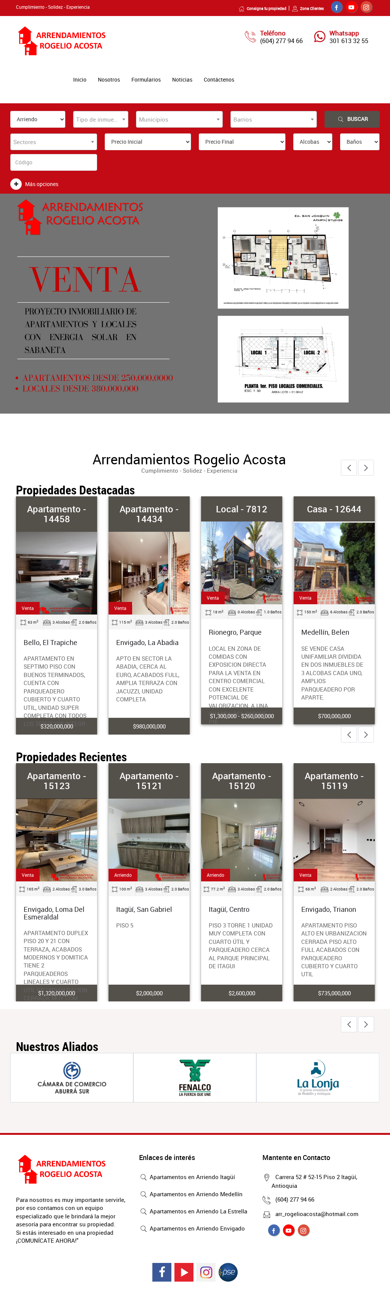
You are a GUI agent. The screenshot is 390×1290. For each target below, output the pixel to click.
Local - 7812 (241, 509)
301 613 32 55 (348, 41)
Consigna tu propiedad (266, 8)
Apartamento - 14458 (56, 514)
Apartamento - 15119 (334, 781)
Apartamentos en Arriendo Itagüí (191, 1177)
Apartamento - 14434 (149, 514)
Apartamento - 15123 (56, 781)
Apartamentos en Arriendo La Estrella (197, 1211)
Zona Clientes (312, 8)
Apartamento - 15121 (149, 781)
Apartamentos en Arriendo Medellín (195, 1194)
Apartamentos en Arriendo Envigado (196, 1228)
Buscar (357, 118)
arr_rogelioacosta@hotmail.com (316, 1214)
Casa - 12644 (334, 509)
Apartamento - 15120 (241, 781)
